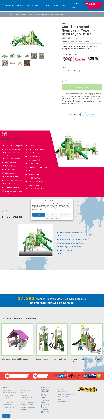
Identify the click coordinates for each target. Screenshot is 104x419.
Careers (46, 5)
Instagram (46, 405)
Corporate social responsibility (29, 402)
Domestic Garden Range (9, 392)
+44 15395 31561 (63, 396)
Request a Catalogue (92, 4)
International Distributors (28, 407)
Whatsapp (46, 409)
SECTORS (62, 5)
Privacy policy (57, 218)
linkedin (45, 407)
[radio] (64, 71)
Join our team (6, 397)
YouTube (46, 412)
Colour (64, 67)
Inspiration (29, 5)
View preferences (65, 214)
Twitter (43, 402)
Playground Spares (8, 395)
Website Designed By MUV (10, 411)
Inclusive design (25, 390)
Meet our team (7, 400)
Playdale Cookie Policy (48, 218)
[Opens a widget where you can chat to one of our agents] (6, 416)
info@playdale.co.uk (64, 401)
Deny (52, 214)
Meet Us (42, 376)
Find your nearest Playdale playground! (52, 302)
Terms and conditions (27, 397)
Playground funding (8, 407)
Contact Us (54, 5)
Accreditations (7, 404)
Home (11, 14)
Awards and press (8, 402)
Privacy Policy (58, 206)
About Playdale (7, 390)
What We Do (20, 5)
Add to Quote (81, 87)
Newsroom (38, 5)
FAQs (22, 392)
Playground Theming (22, 14)
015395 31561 (75, 5)
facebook (46, 400)
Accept (38, 214)
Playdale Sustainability (27, 404)
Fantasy (32, 14)
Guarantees (24, 395)
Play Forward (24, 409)
